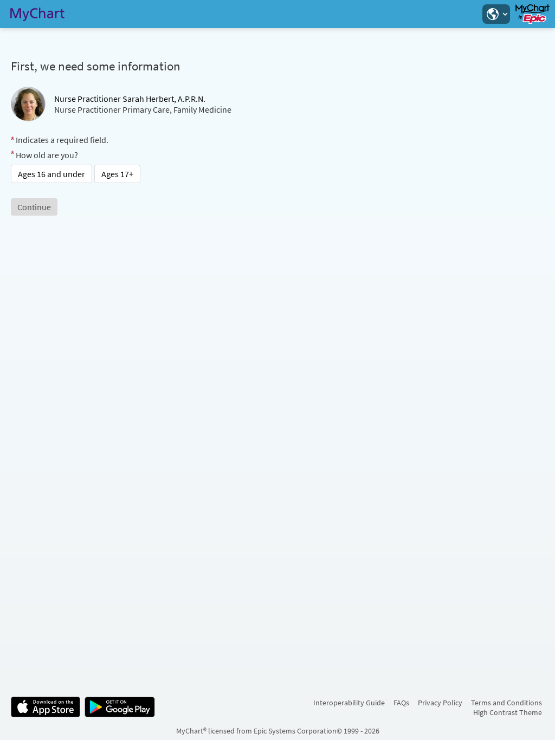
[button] (495, 14)
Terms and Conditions (506, 702)
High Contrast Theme (507, 712)
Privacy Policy (440, 702)
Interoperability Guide (349, 702)
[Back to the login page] (37, 14)
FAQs (401, 702)
